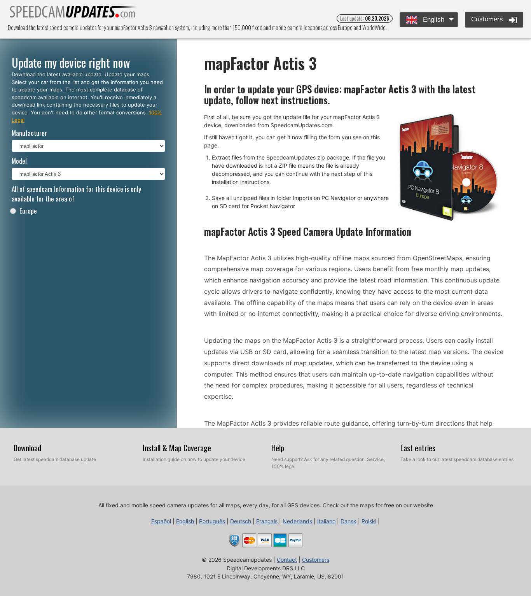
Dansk (348, 521)
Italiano (326, 521)
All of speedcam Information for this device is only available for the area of (76, 194)
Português (212, 521)
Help (277, 448)
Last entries (417, 448)
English (432, 19)
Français (267, 521)
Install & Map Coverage (177, 448)
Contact (287, 559)
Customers (488, 19)
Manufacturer (29, 133)
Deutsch (240, 521)
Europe (28, 211)
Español (161, 521)
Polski (369, 521)
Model (19, 161)
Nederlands (297, 521)
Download (27, 448)
